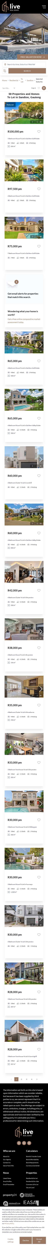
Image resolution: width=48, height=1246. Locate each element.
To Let (22, 80)
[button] (41, 115)
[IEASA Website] (31, 1203)
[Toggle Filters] (4, 70)
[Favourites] (38, 131)
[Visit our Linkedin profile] (24, 1143)
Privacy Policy (9, 1223)
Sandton (30, 80)
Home (4, 80)
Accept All (39, 1240)
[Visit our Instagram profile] (29, 1143)
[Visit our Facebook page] (19, 1143)
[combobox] (17, 64)
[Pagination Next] (37, 1079)
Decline (26, 1240)
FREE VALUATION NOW (31, 57)
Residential (13, 80)
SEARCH (27, 71)
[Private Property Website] (27, 1195)
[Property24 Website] (10, 1195)
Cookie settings (10, 1240)
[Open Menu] (44, 7)
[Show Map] (44, 88)
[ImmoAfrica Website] (11, 1203)
